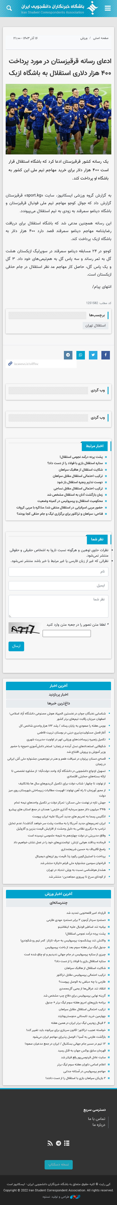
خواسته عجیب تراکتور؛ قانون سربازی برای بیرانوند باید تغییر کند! (66, 1030)
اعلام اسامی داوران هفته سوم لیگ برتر (81, 1064)
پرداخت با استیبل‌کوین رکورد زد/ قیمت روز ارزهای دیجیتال (70, 856)
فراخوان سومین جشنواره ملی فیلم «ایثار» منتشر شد (73, 863)
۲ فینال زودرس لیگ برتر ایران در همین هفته (78, 1023)
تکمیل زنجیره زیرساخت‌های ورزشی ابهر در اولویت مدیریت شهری (66, 739)
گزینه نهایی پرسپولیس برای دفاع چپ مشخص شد (74, 995)
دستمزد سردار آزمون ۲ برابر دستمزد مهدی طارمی (76, 920)
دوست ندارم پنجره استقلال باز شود (80, 482)
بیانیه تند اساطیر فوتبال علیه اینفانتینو (82, 927)
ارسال (16, 646)
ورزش (83, 38)
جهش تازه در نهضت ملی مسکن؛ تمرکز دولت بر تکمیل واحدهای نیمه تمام (60, 802)
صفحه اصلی (100, 38)
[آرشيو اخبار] (66, 1144)
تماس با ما (96, 1119)
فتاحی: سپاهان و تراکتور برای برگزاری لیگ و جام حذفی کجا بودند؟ (60, 513)
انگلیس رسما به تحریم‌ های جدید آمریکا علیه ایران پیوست (69, 816)
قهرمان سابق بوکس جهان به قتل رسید (82, 1050)
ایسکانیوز (65, 195)
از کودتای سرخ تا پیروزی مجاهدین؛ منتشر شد (77, 877)
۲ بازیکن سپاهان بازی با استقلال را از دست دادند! (75, 1078)
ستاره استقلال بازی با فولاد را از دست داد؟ (75, 463)
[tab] (58, 686)
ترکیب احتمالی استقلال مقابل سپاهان (78, 476)
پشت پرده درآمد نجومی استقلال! (81, 457)
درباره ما (99, 1125)
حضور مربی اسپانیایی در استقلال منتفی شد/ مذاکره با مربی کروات (59, 507)
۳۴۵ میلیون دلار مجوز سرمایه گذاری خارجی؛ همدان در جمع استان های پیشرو (57, 809)
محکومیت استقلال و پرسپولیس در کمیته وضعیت (70, 501)
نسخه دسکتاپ (58, 1164)
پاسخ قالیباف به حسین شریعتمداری (83, 849)
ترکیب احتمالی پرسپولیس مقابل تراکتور (81, 975)
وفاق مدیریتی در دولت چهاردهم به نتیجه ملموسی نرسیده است (67, 835)
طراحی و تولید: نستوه (56, 1197)
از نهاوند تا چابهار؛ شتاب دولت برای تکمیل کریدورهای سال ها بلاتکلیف (62, 783)
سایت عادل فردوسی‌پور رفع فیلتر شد (83, 1057)
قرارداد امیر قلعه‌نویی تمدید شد (86, 913)
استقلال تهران (95, 325)
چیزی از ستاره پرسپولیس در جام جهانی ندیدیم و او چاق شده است (65, 954)
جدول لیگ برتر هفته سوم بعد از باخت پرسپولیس (75, 947)
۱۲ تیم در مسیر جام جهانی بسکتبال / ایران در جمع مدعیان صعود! (65, 1043)
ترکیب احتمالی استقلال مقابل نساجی (78, 488)
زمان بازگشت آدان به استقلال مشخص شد (75, 494)
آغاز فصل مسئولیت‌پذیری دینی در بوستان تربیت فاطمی (71, 732)
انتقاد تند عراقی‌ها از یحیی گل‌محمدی (82, 988)
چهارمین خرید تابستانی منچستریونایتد (82, 1016)
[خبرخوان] (50, 1144)
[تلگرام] (58, 1144)
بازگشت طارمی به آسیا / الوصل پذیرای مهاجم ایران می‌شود (69, 1037)
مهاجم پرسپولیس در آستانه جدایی (84, 1071)
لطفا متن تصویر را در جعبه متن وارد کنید (77, 625)
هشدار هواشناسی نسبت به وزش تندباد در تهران (76, 870)
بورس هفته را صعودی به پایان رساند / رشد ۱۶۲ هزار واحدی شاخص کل (62, 726)
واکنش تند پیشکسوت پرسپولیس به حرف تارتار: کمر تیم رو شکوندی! (63, 940)
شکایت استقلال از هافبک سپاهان (81, 469)
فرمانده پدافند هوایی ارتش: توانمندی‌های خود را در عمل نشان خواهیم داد (60, 842)
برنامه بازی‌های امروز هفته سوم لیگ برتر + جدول (75, 1002)
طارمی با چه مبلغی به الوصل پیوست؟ (82, 981)
